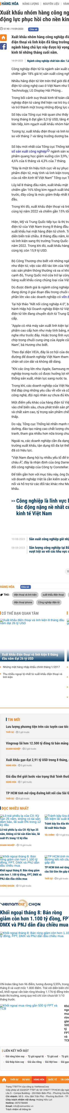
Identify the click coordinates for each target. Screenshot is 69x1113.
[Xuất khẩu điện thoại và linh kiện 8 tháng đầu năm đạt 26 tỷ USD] (32, 640)
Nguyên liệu (51, 4)
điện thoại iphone (23, 602)
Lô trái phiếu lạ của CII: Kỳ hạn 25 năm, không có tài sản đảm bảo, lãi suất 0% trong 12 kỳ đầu (20, 834)
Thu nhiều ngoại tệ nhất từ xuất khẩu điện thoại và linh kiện (32, 676)
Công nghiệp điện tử (49, 602)
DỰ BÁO (26, 1079)
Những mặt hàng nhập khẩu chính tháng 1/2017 (31, 667)
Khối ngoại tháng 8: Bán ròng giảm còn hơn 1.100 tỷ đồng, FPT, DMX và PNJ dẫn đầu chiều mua (21, 875)
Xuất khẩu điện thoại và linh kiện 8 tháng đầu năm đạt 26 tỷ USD (30, 657)
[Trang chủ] (3, 37)
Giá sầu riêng (35, 1062)
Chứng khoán (7, 886)
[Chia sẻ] (3, 46)
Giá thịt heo (51, 1062)
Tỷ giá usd (52, 1056)
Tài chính (49, 835)
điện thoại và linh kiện (25, 594)
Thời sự (10, 732)
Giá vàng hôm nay (15, 1056)
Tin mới (13, 719)
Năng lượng (30, 4)
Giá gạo (65, 1062)
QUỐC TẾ (52, 1079)
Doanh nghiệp (13, 748)
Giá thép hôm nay (15, 1062)
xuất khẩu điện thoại (53, 594)
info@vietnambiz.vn (23, 1106)
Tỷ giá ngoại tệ (36, 1056)
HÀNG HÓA (39, 1079)
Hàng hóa (10, 3)
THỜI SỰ (14, 1079)
